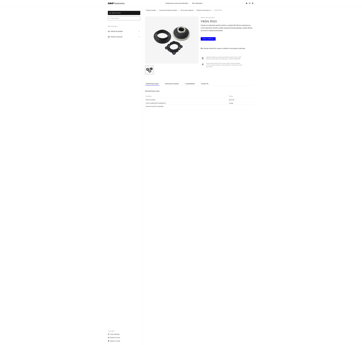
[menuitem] (178, 3)
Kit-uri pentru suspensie (187, 10)
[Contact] (249, 3)
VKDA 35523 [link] (218, 10)
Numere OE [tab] (204, 83)
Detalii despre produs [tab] (152, 83)
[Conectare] (252, 3)
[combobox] (124, 18)
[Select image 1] (149, 69)
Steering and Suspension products (168, 10)
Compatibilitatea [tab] (190, 83)
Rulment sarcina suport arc (204, 10)
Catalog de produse (151, 10)
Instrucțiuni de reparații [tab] (172, 83)
